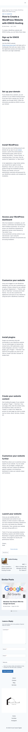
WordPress (5, 552)
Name (5, 649)
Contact (14, 680)
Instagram (14, 720)
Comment (6, 629)
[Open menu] (25, 3)
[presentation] (14, 591)
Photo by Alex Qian (14, 549)
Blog (14, 682)
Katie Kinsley (6, 26)
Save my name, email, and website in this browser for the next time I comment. (14, 666)
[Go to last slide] (4, 596)
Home (14, 716)
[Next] (24, 596)
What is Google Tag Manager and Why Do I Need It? (21, 567)
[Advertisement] (14, 71)
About (14, 678)
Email (5, 655)
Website (5, 662)
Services (14, 685)
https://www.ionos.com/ (9, 45)
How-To (4, 13)
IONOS (20, 150)
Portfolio (14, 718)
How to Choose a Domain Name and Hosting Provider (7, 567)
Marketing (9, 13)
